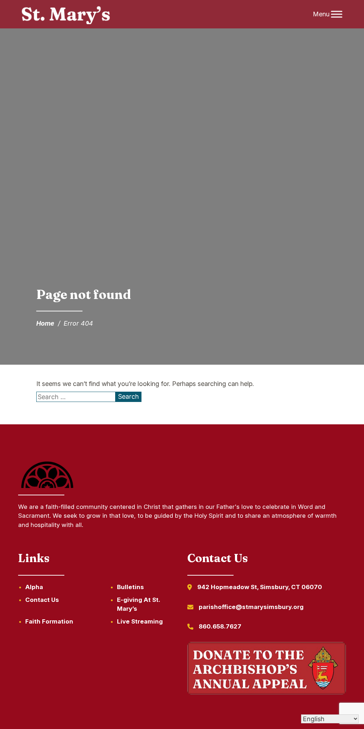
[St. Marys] (65, 14)
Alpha (34, 587)
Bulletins (130, 587)
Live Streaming (140, 621)
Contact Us (42, 599)
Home (45, 323)
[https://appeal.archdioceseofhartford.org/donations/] (266, 669)
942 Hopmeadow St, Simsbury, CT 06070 (259, 587)
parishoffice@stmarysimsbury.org (251, 606)
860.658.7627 (220, 626)
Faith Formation (49, 621)
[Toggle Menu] (336, 14)
